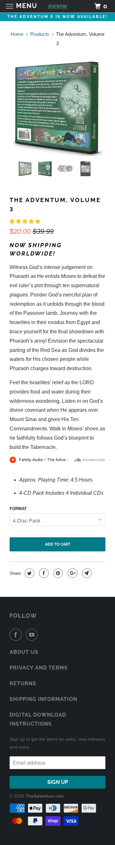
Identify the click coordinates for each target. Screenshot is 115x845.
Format (18, 508)
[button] (26, 221)
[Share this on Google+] (71, 573)
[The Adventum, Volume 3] (57, 108)
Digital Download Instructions (38, 719)
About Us (24, 652)
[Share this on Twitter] (28, 573)
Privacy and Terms (39, 668)
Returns (23, 683)
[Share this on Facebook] (43, 573)
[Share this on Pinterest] (57, 573)
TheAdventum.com (45, 796)
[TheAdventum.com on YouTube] (33, 635)
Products (39, 34)
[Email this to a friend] (86, 573)
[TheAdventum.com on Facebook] (17, 635)
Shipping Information (43, 699)
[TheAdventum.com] (57, 6)
